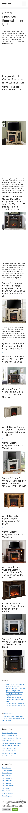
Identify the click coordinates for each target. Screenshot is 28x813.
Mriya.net (6, 4)
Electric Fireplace (7, 773)
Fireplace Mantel (7, 780)
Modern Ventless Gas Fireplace (11, 738)
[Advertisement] (14, 60)
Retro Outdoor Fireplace (9, 735)
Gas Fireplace (6, 791)
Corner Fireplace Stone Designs (15, 705)
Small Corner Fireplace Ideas (14, 692)
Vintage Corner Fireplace (13, 686)
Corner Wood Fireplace (13, 690)
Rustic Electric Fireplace (9, 756)
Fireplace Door (6, 775)
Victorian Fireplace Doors (9, 753)
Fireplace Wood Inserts (9, 751)
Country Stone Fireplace (9, 733)
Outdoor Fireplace (7, 793)
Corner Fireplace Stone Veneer (15, 703)
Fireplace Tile (6, 788)
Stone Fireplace (7, 796)
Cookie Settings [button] (6, 809)
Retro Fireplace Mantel (9, 748)
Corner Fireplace (9, 714)
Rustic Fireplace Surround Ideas (11, 743)
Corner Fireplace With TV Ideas (15, 688)
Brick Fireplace (6, 768)
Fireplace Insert (6, 778)
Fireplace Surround (8, 785)
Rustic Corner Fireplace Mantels (15, 684)
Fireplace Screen (7, 783)
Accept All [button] (15, 809)
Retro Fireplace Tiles (8, 740)
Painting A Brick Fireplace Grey (13, 716)
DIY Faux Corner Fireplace (14, 697)
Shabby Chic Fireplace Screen (11, 745)
